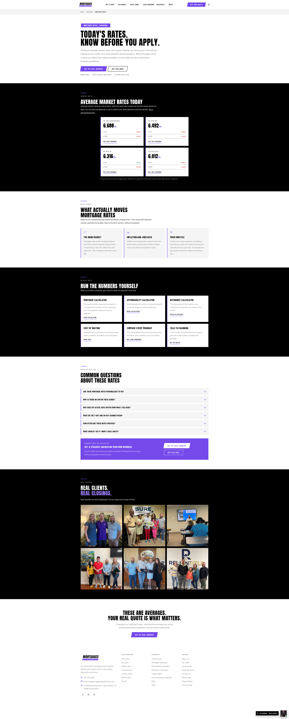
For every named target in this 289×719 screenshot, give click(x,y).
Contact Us (186, 674)
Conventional (126, 670)
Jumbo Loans (126, 674)
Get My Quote (175, 342)
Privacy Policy (187, 681)
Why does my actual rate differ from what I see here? (107, 407)
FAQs (154, 685)
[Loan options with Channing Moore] (283, 713)
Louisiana (89, 12)
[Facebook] (83, 694)
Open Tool (87, 339)
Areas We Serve (188, 670)
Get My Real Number (93, 69)
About (171, 5)
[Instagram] (88, 694)
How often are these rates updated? (99, 423)
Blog (153, 681)
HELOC (124, 681)
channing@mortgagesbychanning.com (99, 681)
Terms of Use (187, 685)
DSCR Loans (134, 5)
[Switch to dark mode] (209, 4)
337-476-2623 (118, 69)
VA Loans (125, 662)
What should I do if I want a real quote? (101, 431)
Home (82, 12)
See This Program (110, 141)
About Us (185, 659)
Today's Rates (157, 674)
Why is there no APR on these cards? (99, 399)
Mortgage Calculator (160, 662)
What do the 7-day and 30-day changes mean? (102, 415)
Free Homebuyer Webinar (162, 677)
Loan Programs (148, 5)
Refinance (122, 5)
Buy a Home (110, 5)
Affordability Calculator (161, 666)
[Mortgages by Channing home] (85, 4)
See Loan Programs (134, 339)
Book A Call (186, 677)
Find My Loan (157, 659)
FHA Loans (125, 659)
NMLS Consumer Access (160, 708)
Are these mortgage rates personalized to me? (103, 391)
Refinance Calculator (160, 670)
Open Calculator (90, 317)
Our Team (185, 662)
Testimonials (187, 666)
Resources (161, 5)
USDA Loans (126, 666)
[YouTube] (94, 694)
